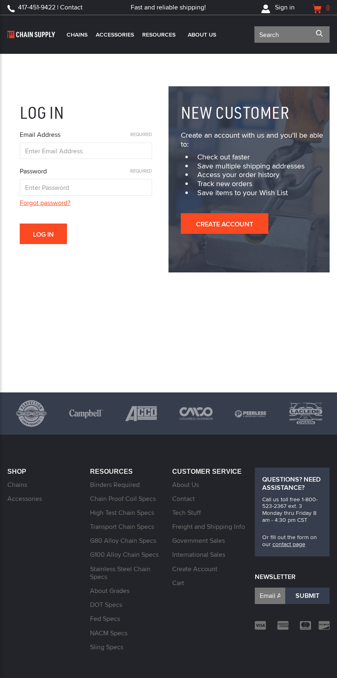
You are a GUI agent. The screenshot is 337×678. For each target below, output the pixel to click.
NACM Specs (108, 633)
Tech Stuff (186, 512)
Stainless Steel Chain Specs (120, 572)
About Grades (109, 590)
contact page (288, 544)
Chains (77, 34)
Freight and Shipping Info (208, 526)
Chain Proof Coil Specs (123, 498)
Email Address (40, 134)
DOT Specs (106, 604)
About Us (202, 34)
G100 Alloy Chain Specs (124, 554)
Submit (307, 595)
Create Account (224, 224)
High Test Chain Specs (122, 512)
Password (33, 171)
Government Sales (198, 540)
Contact (183, 498)
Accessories (115, 34)
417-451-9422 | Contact (50, 7)
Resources (158, 34)
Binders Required (115, 484)
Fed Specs (105, 618)
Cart (178, 583)
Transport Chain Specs (122, 526)
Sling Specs (106, 647)
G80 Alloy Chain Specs (123, 540)
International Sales (198, 554)
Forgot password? (45, 203)
